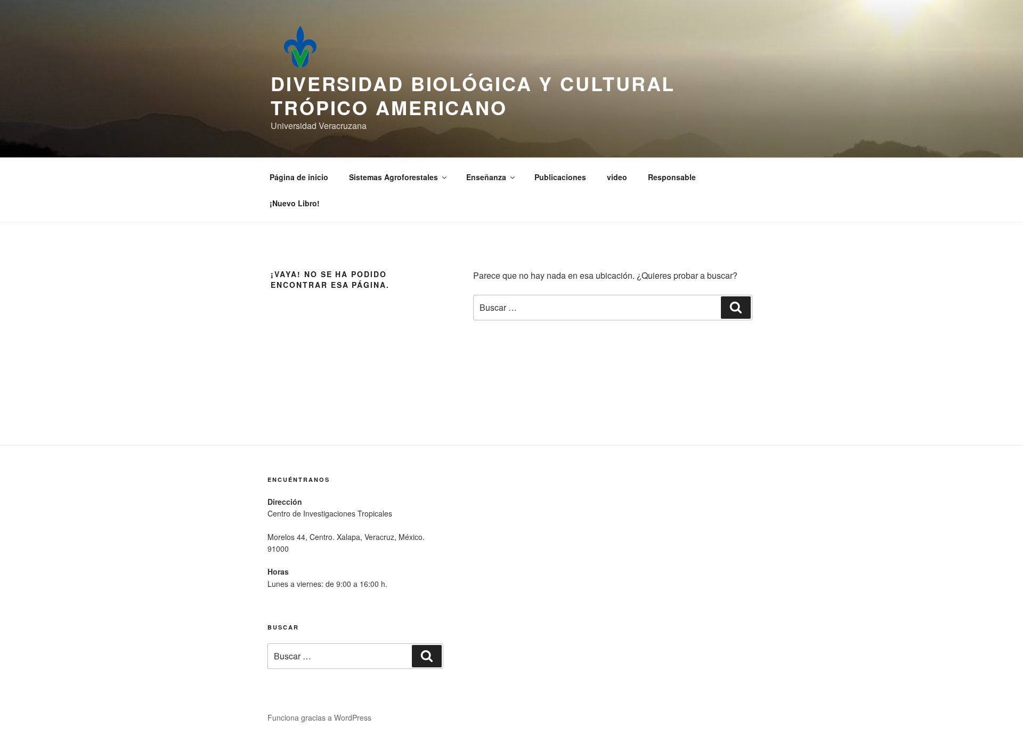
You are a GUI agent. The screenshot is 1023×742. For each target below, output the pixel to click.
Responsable (672, 177)
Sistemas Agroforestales (393, 177)
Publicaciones (560, 177)
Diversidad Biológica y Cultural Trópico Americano (473, 95)
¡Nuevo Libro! (295, 203)
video (617, 177)
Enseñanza (486, 177)
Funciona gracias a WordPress (319, 717)
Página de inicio (299, 177)
